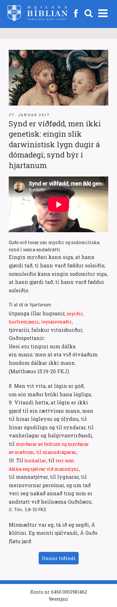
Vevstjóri (58, 599)
